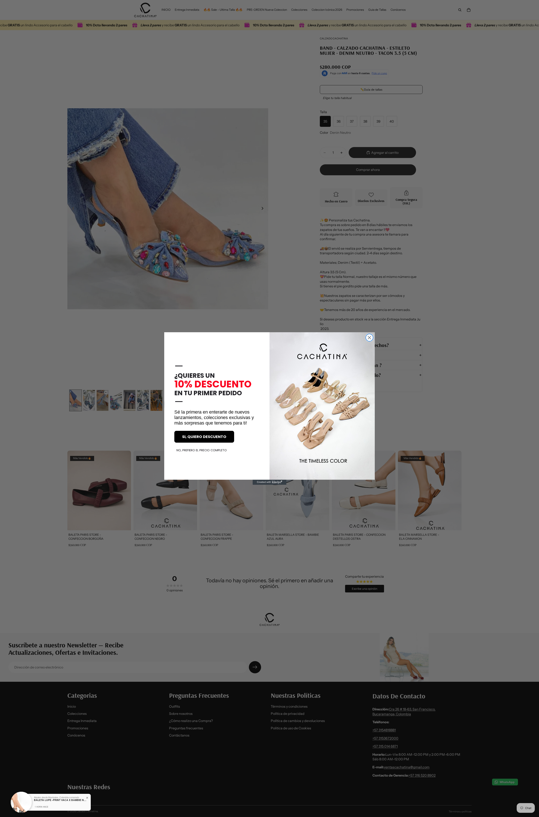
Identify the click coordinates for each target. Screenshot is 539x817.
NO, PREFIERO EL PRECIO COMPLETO (201, 450)
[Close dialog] (369, 337)
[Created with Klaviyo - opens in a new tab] (269, 482)
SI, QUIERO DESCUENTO (204, 436)
